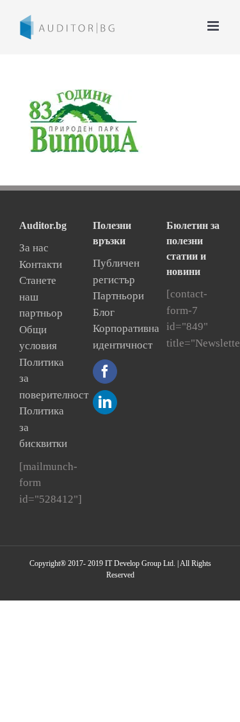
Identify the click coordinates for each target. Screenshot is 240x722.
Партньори (118, 296)
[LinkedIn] (105, 402)
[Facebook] (105, 371)
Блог (104, 312)
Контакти (40, 264)
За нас (34, 248)
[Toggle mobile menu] (214, 26)
